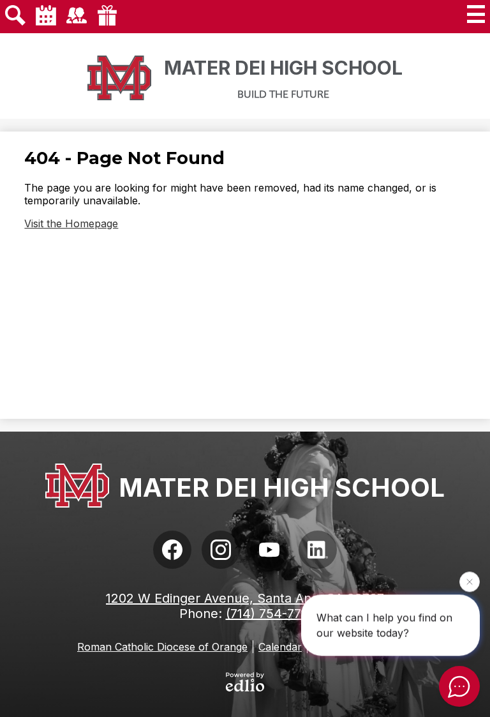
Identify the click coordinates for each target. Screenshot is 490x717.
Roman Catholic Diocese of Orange (162, 646)
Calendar (280, 646)
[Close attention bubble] (469, 581)
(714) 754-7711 (268, 613)
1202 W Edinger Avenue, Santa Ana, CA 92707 (245, 598)
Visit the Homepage (71, 223)
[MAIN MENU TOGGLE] (476, 14)
